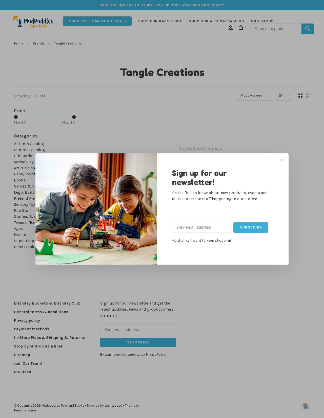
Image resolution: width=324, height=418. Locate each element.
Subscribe (251, 227)
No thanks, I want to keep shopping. (201, 240)
